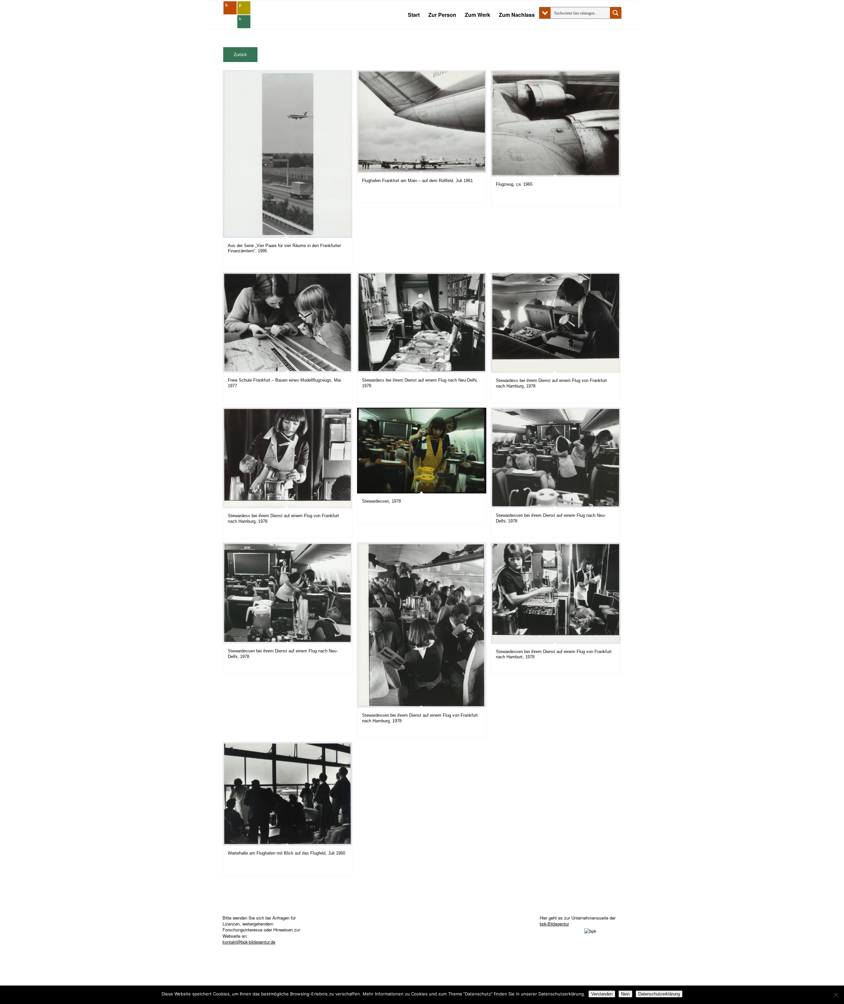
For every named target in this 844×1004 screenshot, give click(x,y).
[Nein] (835, 994)
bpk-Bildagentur (554, 924)
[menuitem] (414, 14)
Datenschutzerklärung (659, 993)
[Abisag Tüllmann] (237, 14)
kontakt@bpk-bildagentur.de (249, 942)
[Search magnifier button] (615, 12)
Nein (625, 993)
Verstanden (602, 993)
